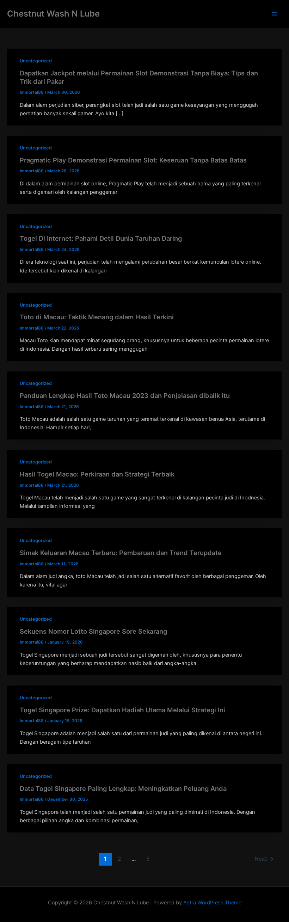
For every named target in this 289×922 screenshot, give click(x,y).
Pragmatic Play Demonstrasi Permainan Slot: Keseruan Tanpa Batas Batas (133, 160)
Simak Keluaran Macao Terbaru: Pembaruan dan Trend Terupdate (121, 553)
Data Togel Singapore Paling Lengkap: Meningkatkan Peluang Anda (123, 788)
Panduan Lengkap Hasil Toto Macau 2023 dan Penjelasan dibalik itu (125, 395)
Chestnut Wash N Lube (53, 13)
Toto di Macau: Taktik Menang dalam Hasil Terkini (97, 317)
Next (264, 858)
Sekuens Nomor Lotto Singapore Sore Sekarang (93, 631)
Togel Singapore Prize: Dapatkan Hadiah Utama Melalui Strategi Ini (122, 710)
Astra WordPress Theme (212, 902)
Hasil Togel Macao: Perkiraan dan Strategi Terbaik (97, 474)
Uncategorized (36, 60)
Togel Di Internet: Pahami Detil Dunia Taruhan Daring (101, 238)
